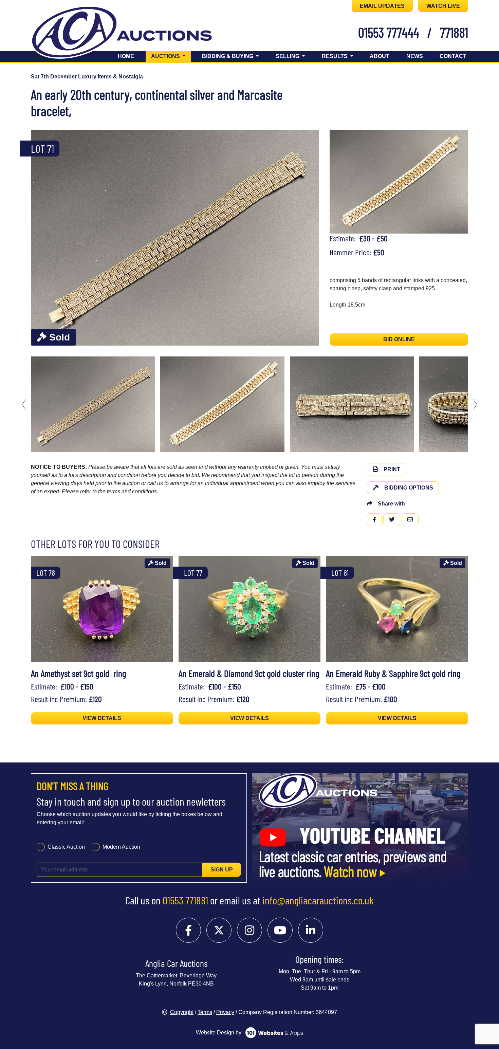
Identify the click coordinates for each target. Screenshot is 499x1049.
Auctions (171, 56)
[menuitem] (93, 404)
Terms (205, 1012)
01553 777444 (388, 32)
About (379, 56)
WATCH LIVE (443, 6)
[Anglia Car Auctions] (133, 33)
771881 (454, 32)
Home (126, 56)
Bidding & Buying (228, 56)
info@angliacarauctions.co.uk (318, 900)
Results (335, 56)
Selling (288, 56)
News (414, 56)
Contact (453, 56)
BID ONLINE (399, 339)
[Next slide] (309, 238)
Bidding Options (408, 488)
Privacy (225, 1012)
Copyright (181, 1012)
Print (392, 469)
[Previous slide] (40, 238)
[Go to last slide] (24, 404)
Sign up (221, 869)
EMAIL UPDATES (382, 6)
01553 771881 (185, 900)
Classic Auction (66, 847)
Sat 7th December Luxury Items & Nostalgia (87, 76)
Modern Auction (121, 847)
